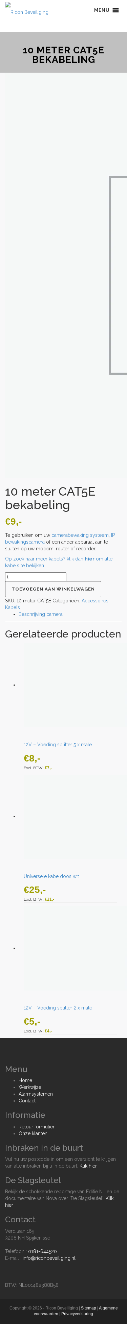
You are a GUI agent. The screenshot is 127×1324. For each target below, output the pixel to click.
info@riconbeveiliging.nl (49, 1258)
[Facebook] (7, 1268)
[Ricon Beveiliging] (26, 10)
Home (25, 1080)
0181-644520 (42, 1251)
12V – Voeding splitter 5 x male (58, 744)
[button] (102, 10)
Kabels (12, 607)
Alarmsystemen (36, 1094)
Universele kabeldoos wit (51, 876)
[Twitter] (14, 1268)
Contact (27, 1100)
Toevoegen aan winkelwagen (53, 589)
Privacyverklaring (77, 1313)
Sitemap (88, 1308)
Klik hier (88, 1166)
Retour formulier (37, 1126)
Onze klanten (33, 1133)
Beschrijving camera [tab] (41, 614)
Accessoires (95, 600)
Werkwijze (30, 1087)
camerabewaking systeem (80, 535)
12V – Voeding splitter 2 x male (58, 1007)
